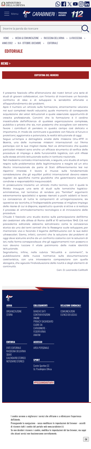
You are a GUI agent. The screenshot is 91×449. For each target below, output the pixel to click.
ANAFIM (36, 335)
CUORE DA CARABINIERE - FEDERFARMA (39, 328)
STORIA (9, 314)
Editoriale (52, 43)
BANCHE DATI (39, 311)
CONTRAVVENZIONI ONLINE (41, 316)
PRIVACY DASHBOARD (43, 321)
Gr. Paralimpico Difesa (42, 369)
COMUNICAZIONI (68, 311)
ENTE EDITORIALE (13, 347)
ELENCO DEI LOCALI (69, 314)
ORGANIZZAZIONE (14, 311)
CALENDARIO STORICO (16, 358)
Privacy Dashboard (21, 438)
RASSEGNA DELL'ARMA (16, 351)
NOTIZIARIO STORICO (15, 361)
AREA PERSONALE (41, 347)
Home (6, 38)
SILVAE (9, 354)
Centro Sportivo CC (41, 365)
